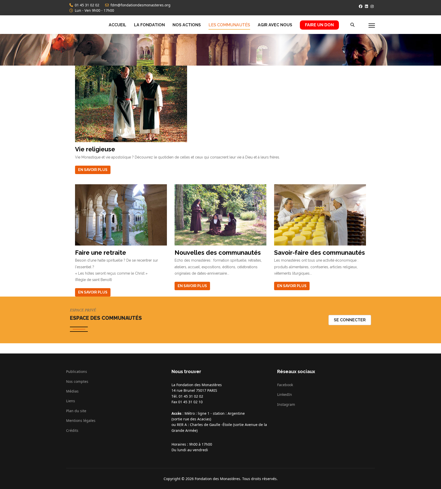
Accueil (117, 24)
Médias (72, 391)
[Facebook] (360, 6)
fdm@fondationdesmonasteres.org (140, 5)
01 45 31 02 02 (87, 5)
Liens (70, 400)
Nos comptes (77, 381)
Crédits (72, 430)
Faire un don (319, 24)
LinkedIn (284, 394)
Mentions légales (80, 420)
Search (350, 25)
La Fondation (149, 24)
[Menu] (372, 25)
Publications (76, 371)
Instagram (286, 404)
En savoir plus (92, 170)
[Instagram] (372, 6)
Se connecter (350, 319)
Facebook (285, 384)
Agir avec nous (275, 24)
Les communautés (229, 24)
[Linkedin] (366, 6)
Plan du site (76, 410)
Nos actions (187, 24)
